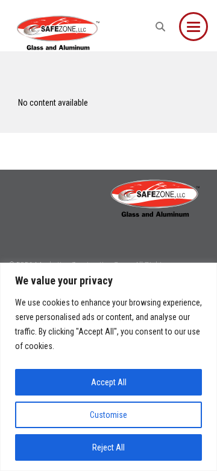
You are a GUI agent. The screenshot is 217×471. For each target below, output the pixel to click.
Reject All (108, 447)
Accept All (109, 382)
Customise (108, 415)
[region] (108, 367)
